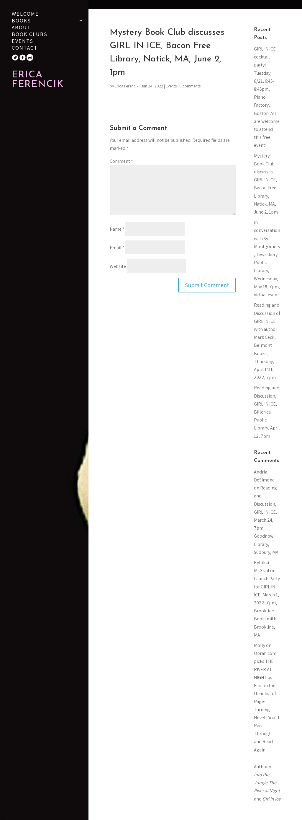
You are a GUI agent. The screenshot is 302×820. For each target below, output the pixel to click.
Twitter (18, 57)
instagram (32, 57)
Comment (121, 161)
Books (21, 21)
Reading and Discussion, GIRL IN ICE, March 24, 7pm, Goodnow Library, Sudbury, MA (266, 520)
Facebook (25, 57)
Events (22, 41)
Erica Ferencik (127, 86)
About (21, 28)
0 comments (190, 86)
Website (118, 266)
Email (117, 248)
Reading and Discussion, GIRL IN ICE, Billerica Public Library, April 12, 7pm (267, 412)
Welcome (25, 14)
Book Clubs (29, 35)
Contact (25, 48)
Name (117, 229)
